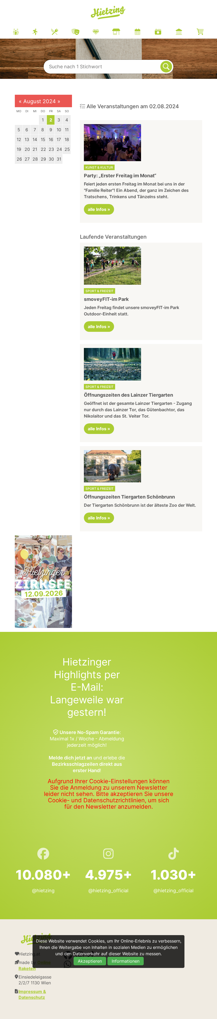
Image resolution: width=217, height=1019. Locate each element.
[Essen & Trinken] (61, 32)
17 (59, 139)
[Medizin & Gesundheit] (102, 32)
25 (67, 149)
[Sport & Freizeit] (41, 32)
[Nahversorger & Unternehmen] (122, 32)
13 (27, 139)
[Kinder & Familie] (22, 32)
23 (51, 149)
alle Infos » (99, 209)
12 (19, 139)
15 (43, 139)
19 (19, 149)
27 (27, 159)
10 (59, 129)
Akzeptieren (90, 961)
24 (59, 149)
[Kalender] (144, 32)
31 (59, 159)
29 (43, 159)
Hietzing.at (108, 13)
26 (19, 159)
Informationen (125, 961)
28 (35, 159)
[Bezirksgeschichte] (185, 32)
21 (35, 149)
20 (27, 149)
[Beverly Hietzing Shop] (207, 32)
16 (51, 139)
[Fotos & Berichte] (164, 32)
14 (35, 139)
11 (67, 129)
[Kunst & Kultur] (82, 32)
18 (67, 139)
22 (43, 149)
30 (51, 159)
